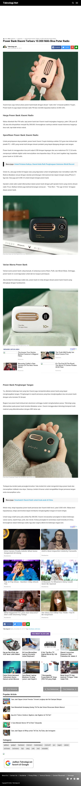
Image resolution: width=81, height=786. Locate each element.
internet (29, 745)
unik (33, 748)
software (7, 748)
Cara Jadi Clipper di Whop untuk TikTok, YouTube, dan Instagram (33, 731)
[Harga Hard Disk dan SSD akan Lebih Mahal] (12, 644)
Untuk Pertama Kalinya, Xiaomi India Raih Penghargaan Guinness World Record (44, 164)
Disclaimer (23, 775)
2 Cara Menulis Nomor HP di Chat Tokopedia (26, 723)
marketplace (38, 745)
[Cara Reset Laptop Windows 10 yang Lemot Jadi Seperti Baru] (31, 667)
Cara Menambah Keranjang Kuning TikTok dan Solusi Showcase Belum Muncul (38, 707)
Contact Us (13, 775)
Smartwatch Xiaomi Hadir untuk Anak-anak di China (33, 500)
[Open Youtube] (78, 779)
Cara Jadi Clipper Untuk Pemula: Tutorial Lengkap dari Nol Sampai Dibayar (36, 699)
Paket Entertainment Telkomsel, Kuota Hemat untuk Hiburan (11, 677)
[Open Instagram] (74, 779)
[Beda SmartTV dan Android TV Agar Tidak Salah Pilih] (69, 667)
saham (66, 745)
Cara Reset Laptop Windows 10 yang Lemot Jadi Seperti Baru (29, 678)
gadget (13, 745)
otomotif (48, 745)
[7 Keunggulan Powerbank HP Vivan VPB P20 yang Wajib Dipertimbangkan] (50, 667)
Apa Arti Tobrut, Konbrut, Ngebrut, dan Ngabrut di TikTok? (31, 715)
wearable (45, 748)
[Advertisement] (40, 21)
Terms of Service (45, 775)
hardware (31, 629)
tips (22, 748)
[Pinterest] (72, 47)
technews (37, 629)
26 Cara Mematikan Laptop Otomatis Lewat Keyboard (29, 654)
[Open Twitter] (71, 779)
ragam (60, 745)
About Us (5, 775)
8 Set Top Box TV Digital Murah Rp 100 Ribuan (49, 654)
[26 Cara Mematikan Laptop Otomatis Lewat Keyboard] (31, 644)
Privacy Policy (33, 775)
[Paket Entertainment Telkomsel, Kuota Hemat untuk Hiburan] (12, 667)
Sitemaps (71, 775)
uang (27, 748)
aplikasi (6, 745)
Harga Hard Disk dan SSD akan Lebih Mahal (11, 653)
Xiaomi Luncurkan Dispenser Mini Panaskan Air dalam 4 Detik (68, 655)
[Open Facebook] (68, 779)
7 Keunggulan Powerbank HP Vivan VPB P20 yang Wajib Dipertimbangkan (49, 678)
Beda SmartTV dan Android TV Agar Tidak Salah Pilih (69, 677)
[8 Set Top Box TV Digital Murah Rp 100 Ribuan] (50, 644)
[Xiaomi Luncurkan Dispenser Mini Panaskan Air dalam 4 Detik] (69, 644)
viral (38, 748)
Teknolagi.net (16, 783)
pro (54, 745)
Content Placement (59, 775)
